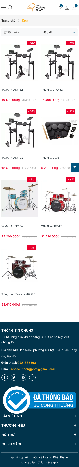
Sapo (54, 462)
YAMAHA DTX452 (12, 89)
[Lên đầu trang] (74, 448)
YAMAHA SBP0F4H (13, 226)
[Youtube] (23, 377)
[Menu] (3, 7)
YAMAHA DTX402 (12, 157)
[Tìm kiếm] (10, 7)
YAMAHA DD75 (50, 157)
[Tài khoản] (67, 7)
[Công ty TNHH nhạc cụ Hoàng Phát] (36, 7)
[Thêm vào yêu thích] (26, 62)
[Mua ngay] (13, 62)
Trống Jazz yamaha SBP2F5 (18, 294)
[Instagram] (32, 377)
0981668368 (26, 362)
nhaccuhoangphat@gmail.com (33, 369)
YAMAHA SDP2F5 (51, 226)
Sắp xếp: (13, 32)
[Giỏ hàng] (74, 7)
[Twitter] (14, 377)
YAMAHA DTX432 (52, 89)
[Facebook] (4, 377)
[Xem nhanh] (20, 62)
